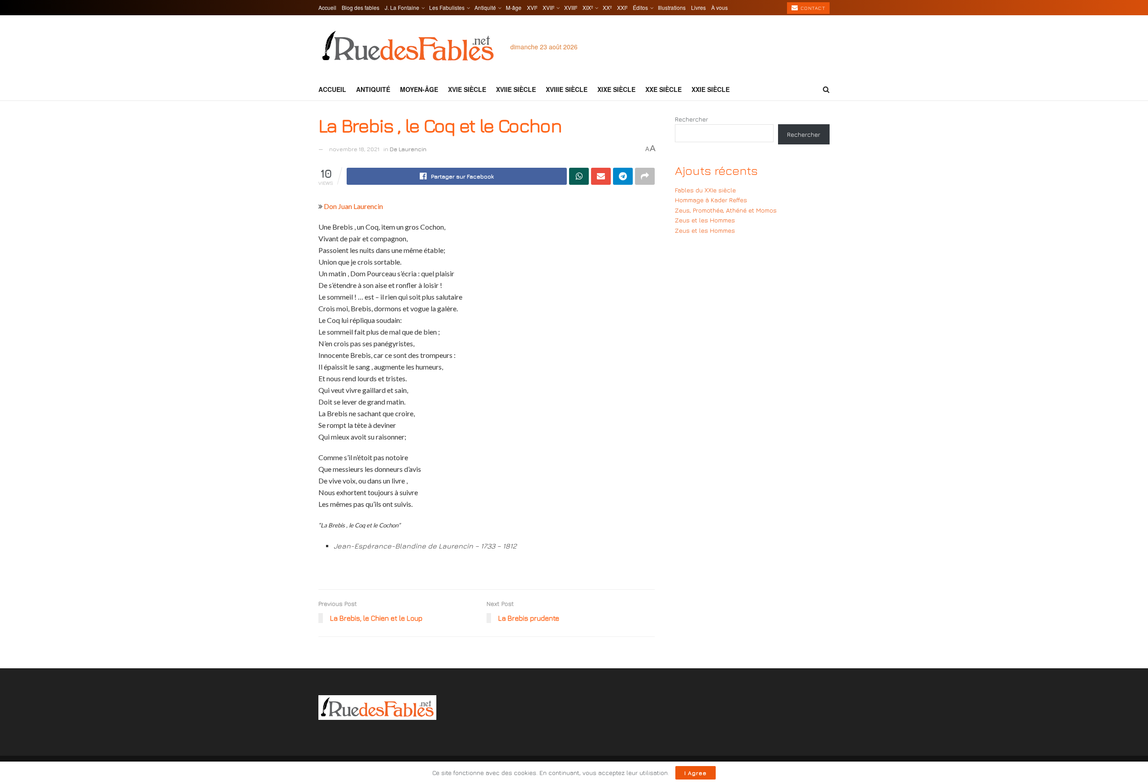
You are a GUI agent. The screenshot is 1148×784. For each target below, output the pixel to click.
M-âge (514, 7)
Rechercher (691, 119)
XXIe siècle (710, 89)
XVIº (532, 7)
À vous (719, 7)
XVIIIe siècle (566, 89)
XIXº (588, 7)
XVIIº (548, 7)
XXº (607, 7)
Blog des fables (360, 7)
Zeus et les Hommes (705, 220)
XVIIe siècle (516, 89)
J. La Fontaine (402, 7)
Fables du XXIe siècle (705, 190)
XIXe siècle (616, 89)
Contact (812, 8)
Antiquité (485, 7)
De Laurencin (408, 148)
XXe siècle (663, 89)
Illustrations (672, 7)
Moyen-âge (419, 89)
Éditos (640, 7)
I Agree (695, 772)
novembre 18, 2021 (354, 148)
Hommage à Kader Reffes (711, 200)
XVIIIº (570, 7)
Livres (698, 7)
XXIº (622, 7)
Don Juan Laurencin (353, 206)
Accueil (327, 7)
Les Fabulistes (447, 7)
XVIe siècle (467, 89)
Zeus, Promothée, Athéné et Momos (726, 210)
